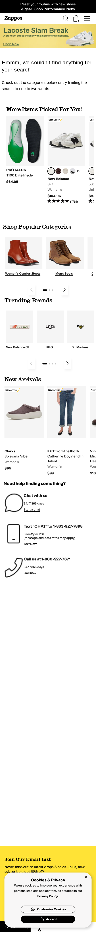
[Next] (64, 289)
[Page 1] (45, 290)
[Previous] (31, 289)
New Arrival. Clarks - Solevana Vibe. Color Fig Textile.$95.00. (24, 428)
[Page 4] (55, 363)
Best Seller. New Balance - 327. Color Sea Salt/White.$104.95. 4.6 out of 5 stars (66, 160)
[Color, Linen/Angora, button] (65, 171)
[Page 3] (52, 290)
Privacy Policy (47, 896)
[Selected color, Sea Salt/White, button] (51, 171)
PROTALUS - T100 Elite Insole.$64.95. (25, 150)
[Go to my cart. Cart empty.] (76, 18)
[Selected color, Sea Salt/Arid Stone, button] (92, 171)
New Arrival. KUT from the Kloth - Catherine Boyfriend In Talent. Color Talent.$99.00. (67, 430)
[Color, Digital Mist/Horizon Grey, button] (72, 171)
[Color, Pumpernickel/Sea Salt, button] (58, 171)
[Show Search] (65, 18)
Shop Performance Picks (54, 9)
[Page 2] (49, 290)
